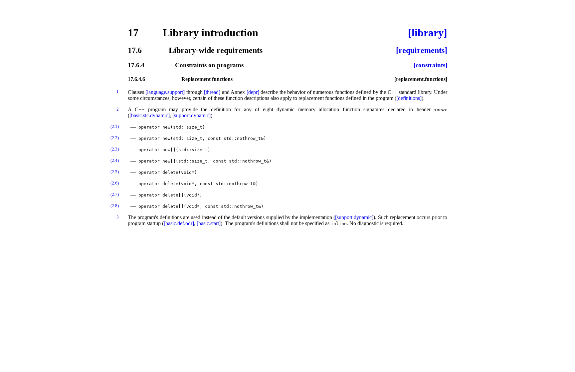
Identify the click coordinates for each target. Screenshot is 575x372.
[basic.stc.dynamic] (149, 115)
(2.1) (114, 126)
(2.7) (114, 194)
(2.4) (114, 160)
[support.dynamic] (191, 115)
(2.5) (114, 171)
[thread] (212, 92)
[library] (427, 33)
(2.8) (114, 205)
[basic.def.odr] (179, 223)
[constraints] (430, 65)
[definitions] (409, 98)
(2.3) (114, 149)
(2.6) (114, 183)
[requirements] (421, 50)
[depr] (253, 92)
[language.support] (165, 92)
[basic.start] (209, 223)
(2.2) (114, 137)
